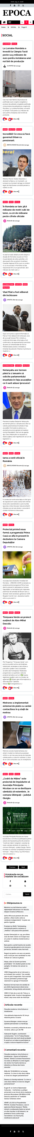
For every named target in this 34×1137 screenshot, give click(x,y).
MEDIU (5, 202)
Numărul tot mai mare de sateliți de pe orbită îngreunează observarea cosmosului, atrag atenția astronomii (17, 987)
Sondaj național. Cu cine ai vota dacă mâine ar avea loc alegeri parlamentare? (17, 1073)
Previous (12, 867)
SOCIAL (14, 44)
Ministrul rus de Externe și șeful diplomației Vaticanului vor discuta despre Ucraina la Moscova (16, 910)
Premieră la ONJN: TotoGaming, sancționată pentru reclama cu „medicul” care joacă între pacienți (16, 928)
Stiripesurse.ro (14, 903)
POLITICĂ (12, 129)
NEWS (5, 129)
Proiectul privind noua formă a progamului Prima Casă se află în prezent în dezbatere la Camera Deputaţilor (16, 536)
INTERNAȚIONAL (8, 284)
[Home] (4, 22)
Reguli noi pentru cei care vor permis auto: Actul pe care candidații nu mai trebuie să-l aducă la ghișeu (17, 955)
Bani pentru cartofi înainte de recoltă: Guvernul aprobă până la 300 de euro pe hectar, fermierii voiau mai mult (17, 947)
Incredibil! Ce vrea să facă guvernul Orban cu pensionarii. (16, 137)
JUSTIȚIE (18, 284)
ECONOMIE (6, 44)
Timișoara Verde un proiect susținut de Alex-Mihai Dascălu (17, 620)
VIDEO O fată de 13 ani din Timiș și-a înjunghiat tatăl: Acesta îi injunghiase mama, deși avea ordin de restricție (17, 995)
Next (23, 867)
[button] (22, 22)
